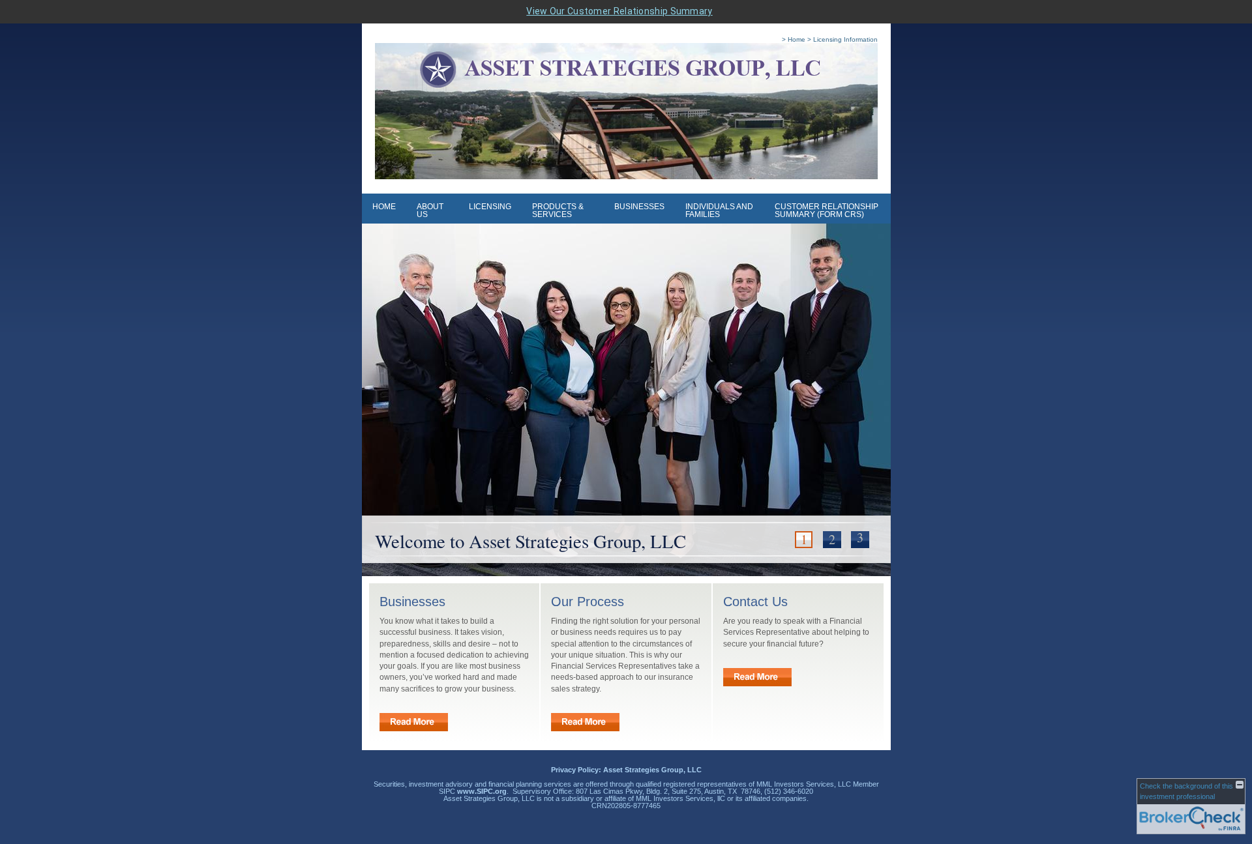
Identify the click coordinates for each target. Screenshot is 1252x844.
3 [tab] (860, 537)
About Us (430, 210)
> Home (793, 39)
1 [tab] (804, 539)
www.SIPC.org (482, 791)
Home (384, 206)
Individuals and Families (719, 210)
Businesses (639, 206)
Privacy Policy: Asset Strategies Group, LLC (626, 770)
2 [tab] (832, 539)
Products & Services (558, 210)
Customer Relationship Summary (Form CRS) (826, 210)
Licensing (490, 206)
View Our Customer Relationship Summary (619, 11)
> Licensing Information (842, 39)
